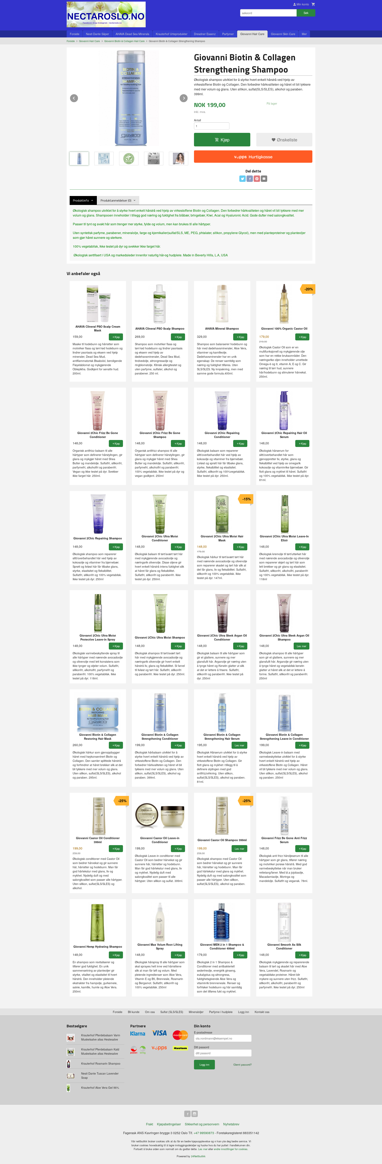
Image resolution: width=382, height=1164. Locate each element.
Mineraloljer (196, 1012)
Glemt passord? (242, 1064)
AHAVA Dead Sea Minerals (132, 34)
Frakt (149, 1124)
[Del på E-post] (264, 178)
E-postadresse (203, 1032)
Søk (306, 13)
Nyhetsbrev (231, 1124)
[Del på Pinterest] (257, 178)
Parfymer (228, 34)
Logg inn (243, 1012)
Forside (74, 34)
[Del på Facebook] (250, 178)
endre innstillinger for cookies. (231, 1149)
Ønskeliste (286, 139)
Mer (304, 34)
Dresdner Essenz (205, 34)
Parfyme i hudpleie (221, 1012)
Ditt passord (201, 1047)
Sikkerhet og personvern (202, 1124)
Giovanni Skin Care (283, 34)
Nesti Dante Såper (97, 34)
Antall (197, 120)
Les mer (203, 1149)
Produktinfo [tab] (81, 200)
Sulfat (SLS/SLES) (171, 1012)
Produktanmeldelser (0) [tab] (115, 200)
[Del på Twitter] (242, 178)
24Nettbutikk (198, 1156)
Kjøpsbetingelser (169, 1124)
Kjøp (225, 139)
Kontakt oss (262, 1012)
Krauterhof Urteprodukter (171, 34)
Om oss (150, 1012)
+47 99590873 (204, 1133)
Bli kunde (133, 1012)
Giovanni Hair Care (252, 34)
